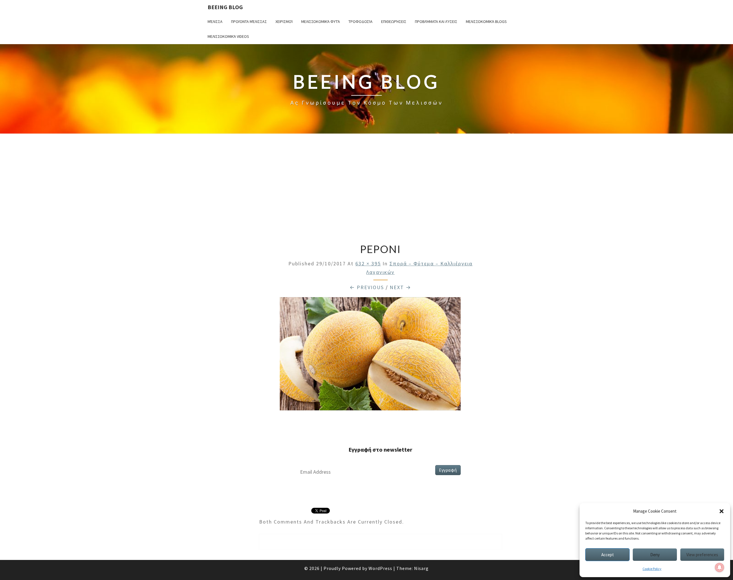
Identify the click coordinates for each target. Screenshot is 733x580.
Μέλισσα (215, 21)
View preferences (702, 554)
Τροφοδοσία (360, 21)
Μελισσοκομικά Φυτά (320, 21)
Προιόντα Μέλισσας (249, 21)
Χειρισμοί (284, 21)
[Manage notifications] (719, 567)
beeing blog (225, 7)
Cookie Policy (652, 569)
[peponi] (370, 355)
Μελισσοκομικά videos (228, 36)
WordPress (380, 568)
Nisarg (421, 568)
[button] (721, 511)
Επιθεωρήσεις (393, 21)
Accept (607, 554)
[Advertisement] (366, 189)
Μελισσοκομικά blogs (486, 21)
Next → (400, 287)
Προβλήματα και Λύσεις (436, 21)
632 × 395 (368, 263)
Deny (655, 554)
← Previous (367, 287)
